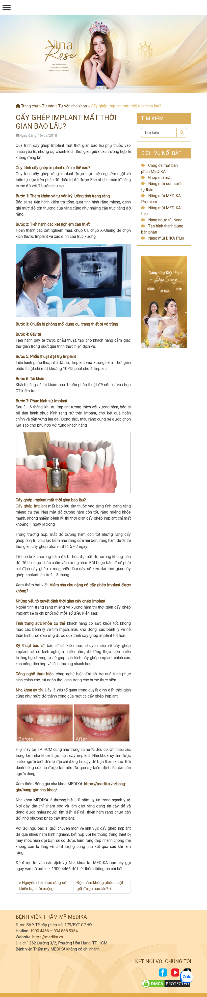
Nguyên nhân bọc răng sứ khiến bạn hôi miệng (43, 885)
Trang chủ (29, 106)
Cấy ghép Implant (31, 506)
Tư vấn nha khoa (72, 106)
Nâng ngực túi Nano (165, 220)
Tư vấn (48, 106)
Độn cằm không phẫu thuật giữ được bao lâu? (99, 885)
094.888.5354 (66, 931)
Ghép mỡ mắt (160, 177)
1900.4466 (39, 931)
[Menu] (7, 7)
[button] (99, 88)
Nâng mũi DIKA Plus (166, 238)
